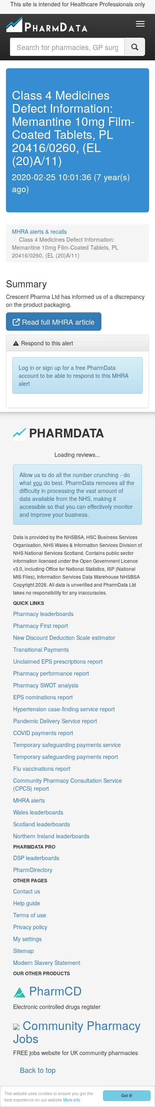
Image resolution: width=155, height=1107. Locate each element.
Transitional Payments (41, 649)
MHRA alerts (29, 800)
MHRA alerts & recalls (39, 231)
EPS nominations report (43, 697)
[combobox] (67, 47)
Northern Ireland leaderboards (51, 836)
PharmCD (54, 990)
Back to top (38, 1070)
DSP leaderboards (36, 858)
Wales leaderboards (38, 812)
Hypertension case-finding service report (64, 709)
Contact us (26, 891)
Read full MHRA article (57, 321)
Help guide (26, 903)
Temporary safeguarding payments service (67, 745)
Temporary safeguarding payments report (65, 756)
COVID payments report (43, 733)
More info (71, 1100)
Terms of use (29, 915)
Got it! (126, 1095)
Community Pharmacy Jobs (77, 1032)
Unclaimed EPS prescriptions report (58, 661)
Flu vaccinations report (41, 768)
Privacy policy (30, 927)
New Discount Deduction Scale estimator (64, 637)
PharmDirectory (32, 870)
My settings (27, 939)
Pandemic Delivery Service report (55, 721)
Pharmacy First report (40, 626)
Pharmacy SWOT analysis (45, 685)
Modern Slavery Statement (46, 962)
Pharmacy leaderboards (43, 614)
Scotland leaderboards (41, 824)
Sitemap (23, 951)
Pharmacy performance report (51, 673)
